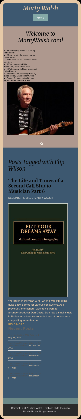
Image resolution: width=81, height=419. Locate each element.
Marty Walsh (40, 8)
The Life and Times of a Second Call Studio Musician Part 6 (35, 186)
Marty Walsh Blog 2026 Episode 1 (23, 335)
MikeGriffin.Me (30, 411)
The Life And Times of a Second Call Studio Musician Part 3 (24, 364)
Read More (16, 324)
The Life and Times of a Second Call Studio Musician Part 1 (24, 344)
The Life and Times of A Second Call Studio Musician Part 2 (24, 354)
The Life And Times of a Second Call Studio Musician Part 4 (24, 374)
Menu (40, 17)
